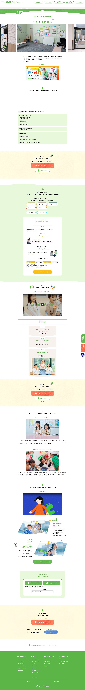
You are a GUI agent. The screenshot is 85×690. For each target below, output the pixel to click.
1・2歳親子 (30, 204)
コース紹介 (33, 656)
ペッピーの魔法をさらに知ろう (42, 562)
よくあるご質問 (79, 2)
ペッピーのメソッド (21, 661)
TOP (18, 8)
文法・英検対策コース (35, 670)
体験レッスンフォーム (43, 331)
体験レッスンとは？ (43, 170)
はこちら (52, 632)
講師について (20, 659)
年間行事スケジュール (22, 668)
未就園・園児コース (35, 661)
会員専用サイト (19, 2)
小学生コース (34, 663)
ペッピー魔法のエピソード (58, 2)
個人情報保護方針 (56, 681)
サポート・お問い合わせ (63, 661)
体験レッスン (83, 348)
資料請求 (60, 658)
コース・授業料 (48, 2)
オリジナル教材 (20, 663)
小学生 (50, 204)
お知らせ (45, 658)
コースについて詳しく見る (42, 272)
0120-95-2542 (33, 632)
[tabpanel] (41, 38)
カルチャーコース (35, 677)
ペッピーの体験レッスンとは (69, 2)
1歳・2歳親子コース (35, 659)
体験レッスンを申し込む (44, 165)
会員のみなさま (62, 663)
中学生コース (34, 665)
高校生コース (34, 668)
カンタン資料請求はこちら (42, 173)
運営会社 (28, 681)
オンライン (41, 212)
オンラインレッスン (35, 672)
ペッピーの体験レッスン (63, 656)
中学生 (29, 207)
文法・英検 (30, 212)
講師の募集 (46, 666)
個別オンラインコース (35, 674)
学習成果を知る (20, 670)
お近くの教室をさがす (48, 661)
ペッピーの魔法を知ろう (38, 2)
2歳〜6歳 (40, 204)
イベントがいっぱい (21, 665)
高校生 (40, 207)
